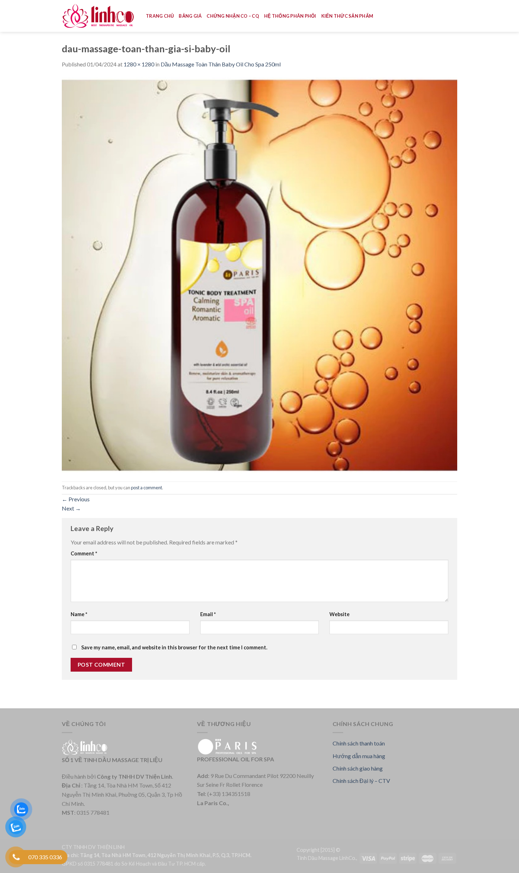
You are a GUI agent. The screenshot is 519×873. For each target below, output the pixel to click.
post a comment (146, 487)
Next (71, 508)
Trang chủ (160, 16)
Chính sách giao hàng (358, 768)
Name (79, 614)
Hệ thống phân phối (290, 16)
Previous (76, 499)
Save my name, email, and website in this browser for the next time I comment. (174, 647)
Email (208, 614)
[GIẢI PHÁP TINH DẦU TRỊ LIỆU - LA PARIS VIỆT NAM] (98, 16)
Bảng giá (190, 16)
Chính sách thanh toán (359, 743)
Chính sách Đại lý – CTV (361, 780)
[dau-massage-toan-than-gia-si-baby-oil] (259, 274)
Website (339, 614)
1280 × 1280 (139, 64)
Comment (84, 553)
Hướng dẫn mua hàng (359, 756)
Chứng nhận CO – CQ (233, 16)
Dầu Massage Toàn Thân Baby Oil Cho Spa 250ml (221, 64)
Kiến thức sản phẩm (347, 16)
